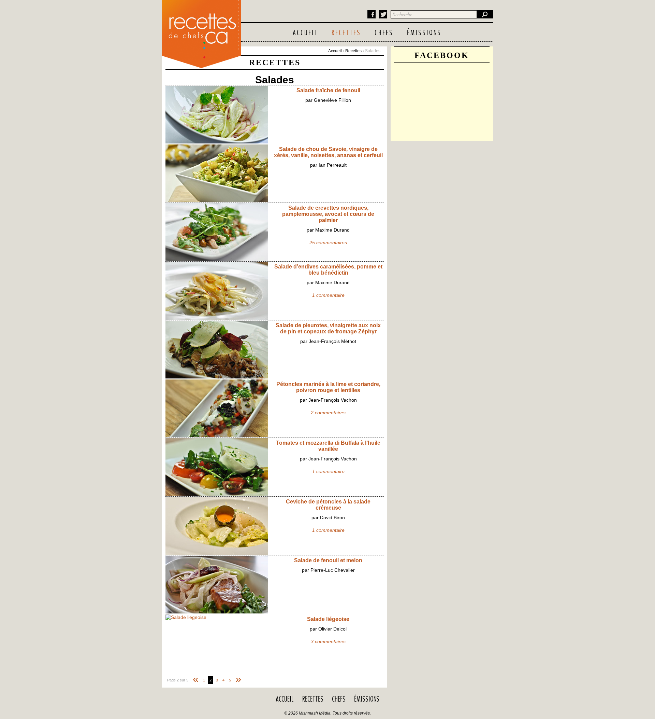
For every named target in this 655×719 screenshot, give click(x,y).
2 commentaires (328, 412)
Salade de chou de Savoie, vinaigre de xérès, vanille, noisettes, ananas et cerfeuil (328, 152)
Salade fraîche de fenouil (328, 90)
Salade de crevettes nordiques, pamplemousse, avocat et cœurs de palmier (328, 214)
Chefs (384, 33)
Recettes (346, 33)
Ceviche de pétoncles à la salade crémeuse (328, 505)
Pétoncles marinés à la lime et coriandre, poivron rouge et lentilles (328, 387)
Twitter (383, 14)
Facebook (371, 14)
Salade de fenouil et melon (328, 560)
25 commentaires (328, 242)
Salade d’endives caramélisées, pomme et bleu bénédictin (328, 270)
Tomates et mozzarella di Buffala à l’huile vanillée (328, 446)
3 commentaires (328, 641)
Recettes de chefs (201, 32)
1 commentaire (328, 295)
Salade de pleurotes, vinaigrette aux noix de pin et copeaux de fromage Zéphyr (328, 328)
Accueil (305, 33)
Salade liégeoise (328, 619)
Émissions (424, 33)
